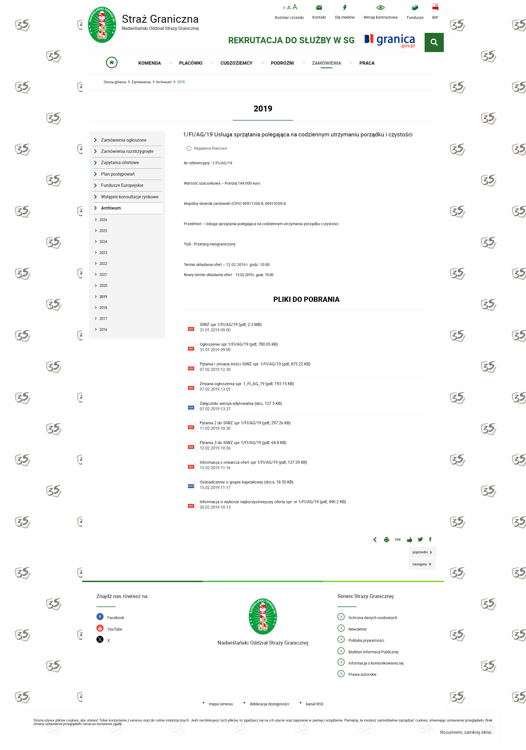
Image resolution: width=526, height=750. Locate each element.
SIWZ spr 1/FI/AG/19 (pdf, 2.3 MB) (231, 327)
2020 (103, 285)
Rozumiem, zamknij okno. (466, 732)
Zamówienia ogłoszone (123, 140)
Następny (418, 562)
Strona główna (115, 82)
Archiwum (163, 82)
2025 (103, 230)
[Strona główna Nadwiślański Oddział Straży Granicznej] (262, 616)
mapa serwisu (221, 703)
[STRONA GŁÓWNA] (112, 63)
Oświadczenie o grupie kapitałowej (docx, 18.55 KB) (246, 484)
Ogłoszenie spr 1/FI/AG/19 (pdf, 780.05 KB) (239, 346)
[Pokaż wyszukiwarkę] (434, 42)
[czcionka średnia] (289, 7)
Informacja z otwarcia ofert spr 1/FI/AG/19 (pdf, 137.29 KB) (253, 464)
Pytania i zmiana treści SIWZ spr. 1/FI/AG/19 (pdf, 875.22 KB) (255, 366)
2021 (103, 274)
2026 (103, 219)
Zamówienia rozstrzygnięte (127, 151)
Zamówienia (141, 82)
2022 (103, 263)
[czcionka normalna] (284, 8)
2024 (103, 241)
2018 (103, 307)
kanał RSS (314, 703)
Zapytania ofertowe (120, 162)
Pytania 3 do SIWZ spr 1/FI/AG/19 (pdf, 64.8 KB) (243, 445)
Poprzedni (418, 551)
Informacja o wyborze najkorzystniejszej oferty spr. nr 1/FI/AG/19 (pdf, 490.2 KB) (273, 504)
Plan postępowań (118, 174)
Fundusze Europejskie (122, 185)
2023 (103, 252)
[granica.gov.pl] (390, 41)
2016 (103, 329)
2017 (103, 318)
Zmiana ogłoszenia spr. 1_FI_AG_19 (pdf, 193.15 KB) (247, 386)
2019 (181, 82)
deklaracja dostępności (269, 703)
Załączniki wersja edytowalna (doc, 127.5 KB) (241, 405)
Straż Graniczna (143, 18)
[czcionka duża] (295, 7)
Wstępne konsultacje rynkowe (129, 197)
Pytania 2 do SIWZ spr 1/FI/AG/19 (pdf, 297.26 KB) (245, 425)
